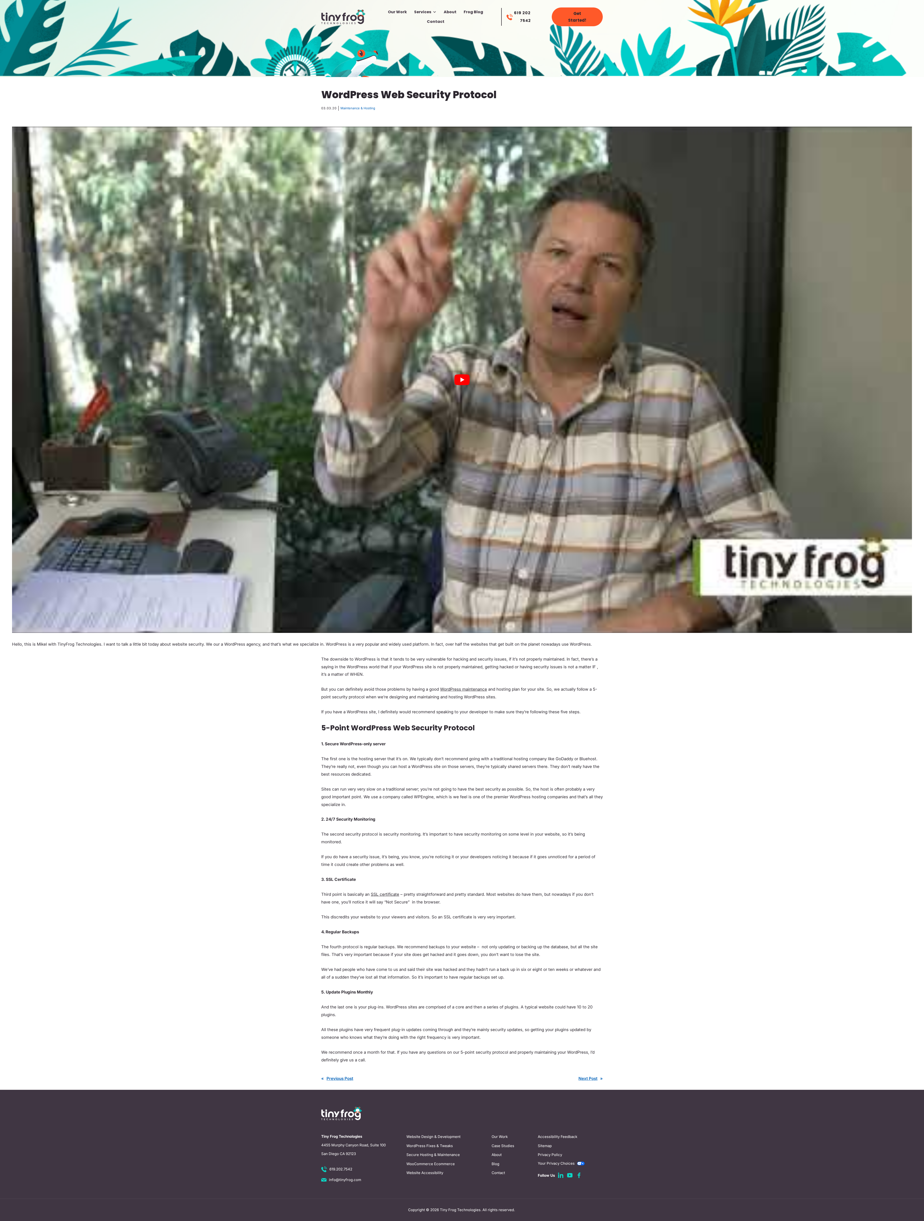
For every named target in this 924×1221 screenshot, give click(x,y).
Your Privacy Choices (556, 1163)
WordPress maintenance (463, 689)
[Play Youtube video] (462, 380)
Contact (435, 21)
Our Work (397, 12)
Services (422, 12)
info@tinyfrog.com (345, 1179)
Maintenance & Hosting (357, 108)
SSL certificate (385, 894)
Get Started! (577, 17)
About (450, 12)
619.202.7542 (340, 1169)
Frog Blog (473, 12)
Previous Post (340, 1078)
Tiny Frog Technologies (460, 1210)
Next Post (587, 1078)
